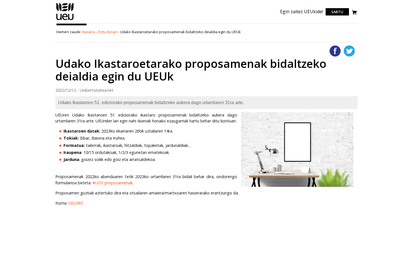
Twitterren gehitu (349, 51)
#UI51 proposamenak (112, 182)
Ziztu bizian (107, 31)
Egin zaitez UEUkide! (301, 11)
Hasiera (88, 31)
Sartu (337, 11)
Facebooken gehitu (335, 51)
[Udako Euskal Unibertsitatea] (65, 20)
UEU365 (75, 203)
